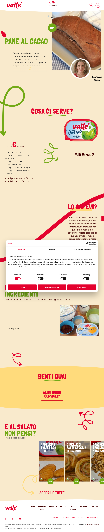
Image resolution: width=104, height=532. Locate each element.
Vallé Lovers (73, 508)
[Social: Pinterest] (30, 519)
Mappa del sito (78, 517)
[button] (91, 4)
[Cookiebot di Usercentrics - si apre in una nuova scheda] (87, 243)
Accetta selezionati (52, 287)
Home (33, 506)
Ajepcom (96, 524)
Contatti (94, 506)
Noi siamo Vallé (42, 508)
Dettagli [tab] (52, 249)
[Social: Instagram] (15, 519)
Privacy (56, 517)
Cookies (66, 517)
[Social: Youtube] (23, 519)
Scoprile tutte (52, 492)
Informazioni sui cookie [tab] (82, 249)
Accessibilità (92, 517)
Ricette (63, 506)
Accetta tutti (81, 287)
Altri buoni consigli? (52, 394)
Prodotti (53, 506)
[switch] (40, 278)
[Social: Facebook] (8, 519)
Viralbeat (89, 524)
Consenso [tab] (21, 249)
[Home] (14, 5)
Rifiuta (22, 287)
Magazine (83, 506)
